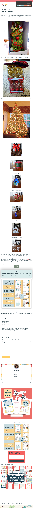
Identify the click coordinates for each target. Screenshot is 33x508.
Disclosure (12, 503)
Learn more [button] (28, 3)
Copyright (3, 503)
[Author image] (1, 13)
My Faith (22, 503)
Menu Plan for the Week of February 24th (25, 313)
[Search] (30, 382)
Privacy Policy (18, 503)
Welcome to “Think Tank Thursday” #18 (7, 313)
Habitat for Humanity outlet (24, 141)
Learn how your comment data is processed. (21, 359)
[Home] (1, 9)
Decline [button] (20, 5)
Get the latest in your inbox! (16, 460)
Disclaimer (7, 503)
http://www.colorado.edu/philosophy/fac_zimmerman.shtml (11, 325)
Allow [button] (28, 5)
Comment (4, 342)
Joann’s (28, 259)
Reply (29, 321)
